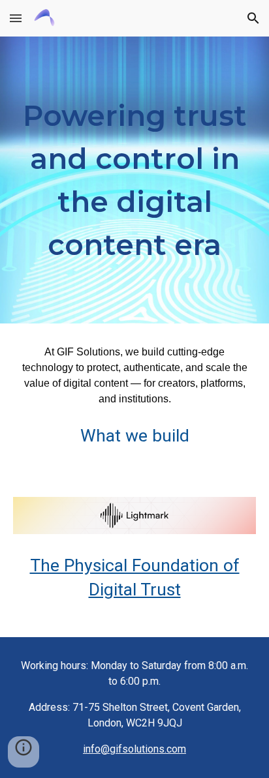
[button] (15, 18)
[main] (134, 180)
